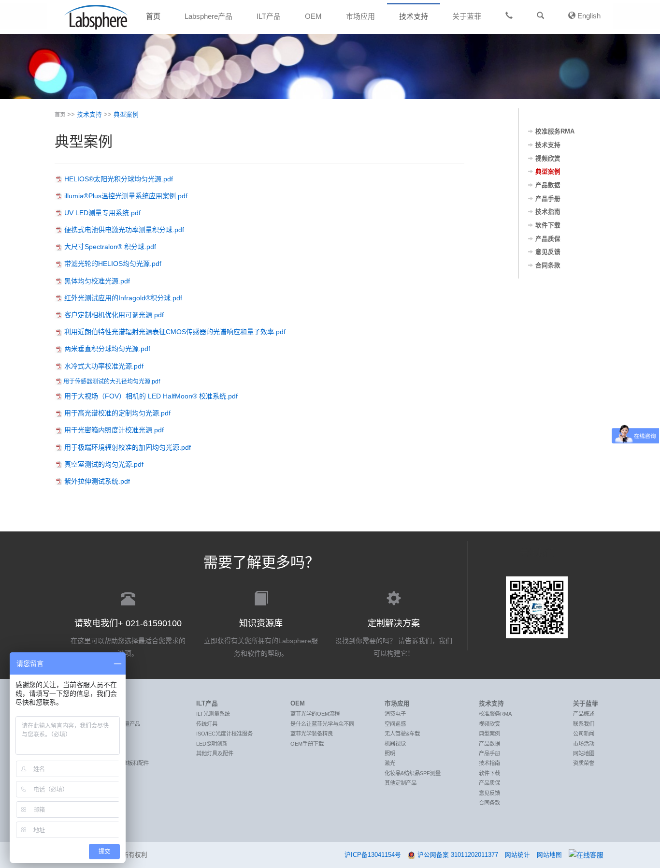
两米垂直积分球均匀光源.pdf (107, 349)
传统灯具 (206, 724)
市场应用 (360, 16)
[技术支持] (509, 15)
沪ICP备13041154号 (372, 855)
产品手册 (547, 198)
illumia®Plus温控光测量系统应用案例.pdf (125, 196)
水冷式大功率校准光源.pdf (103, 366)
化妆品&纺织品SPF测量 (413, 773)
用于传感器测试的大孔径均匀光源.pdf (111, 381)
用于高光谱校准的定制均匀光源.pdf (117, 413)
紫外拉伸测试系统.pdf (97, 481)
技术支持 (413, 16)
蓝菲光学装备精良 (311, 733)
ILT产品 (269, 16)
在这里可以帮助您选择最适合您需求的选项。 (128, 637)
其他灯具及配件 (214, 753)
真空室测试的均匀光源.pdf (103, 464)
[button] (540, 15)
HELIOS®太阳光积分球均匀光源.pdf (118, 179)
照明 (390, 753)
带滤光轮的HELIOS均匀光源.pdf (112, 263)
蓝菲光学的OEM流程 (315, 714)
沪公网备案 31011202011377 (457, 855)
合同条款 (547, 265)
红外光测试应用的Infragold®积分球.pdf (123, 298)
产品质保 (547, 238)
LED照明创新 (212, 744)
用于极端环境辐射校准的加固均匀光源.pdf (127, 447)
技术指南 (547, 211)
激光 (390, 763)
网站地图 (583, 753)
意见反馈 (547, 252)
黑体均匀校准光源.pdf (97, 281)
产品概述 (583, 714)
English (588, 16)
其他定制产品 (400, 783)
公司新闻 (583, 733)
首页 (153, 16)
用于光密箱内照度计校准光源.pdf (114, 430)
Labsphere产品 (208, 16)
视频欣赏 (547, 158)
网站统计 (517, 855)
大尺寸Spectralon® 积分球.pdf (110, 246)
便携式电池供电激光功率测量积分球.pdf (124, 230)
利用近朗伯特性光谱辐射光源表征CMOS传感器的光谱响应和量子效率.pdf (175, 332)
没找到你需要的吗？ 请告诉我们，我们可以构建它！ (393, 637)
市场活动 (583, 744)
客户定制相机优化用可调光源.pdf (114, 315)
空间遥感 (395, 724)
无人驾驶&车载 (402, 733)
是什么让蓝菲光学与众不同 (322, 724)
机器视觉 (395, 744)
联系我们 (583, 724)
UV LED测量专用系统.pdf (102, 213)
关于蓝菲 (466, 16)
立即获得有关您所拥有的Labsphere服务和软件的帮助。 (261, 637)
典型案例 (126, 114)
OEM (313, 16)
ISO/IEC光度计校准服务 (224, 733)
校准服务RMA (554, 131)
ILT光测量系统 (213, 714)
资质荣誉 (583, 763)
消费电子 (395, 714)
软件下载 (547, 225)
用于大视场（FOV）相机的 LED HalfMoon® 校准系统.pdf (151, 396)
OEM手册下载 (307, 744)
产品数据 (547, 185)
